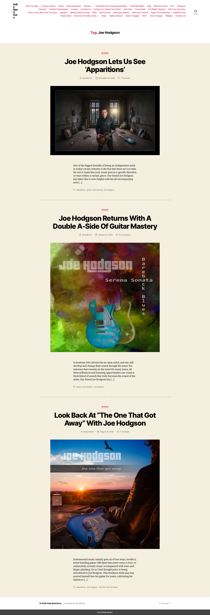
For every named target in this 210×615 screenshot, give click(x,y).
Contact (74, 9)
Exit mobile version (105, 612)
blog (149, 6)
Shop (104, 16)
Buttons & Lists (160, 6)
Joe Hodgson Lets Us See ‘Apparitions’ (105, 65)
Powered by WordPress (74, 603)
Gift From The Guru (177, 9)
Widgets (169, 16)
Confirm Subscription (58, 9)
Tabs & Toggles (132, 16)
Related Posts (179, 12)
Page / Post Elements (160, 12)
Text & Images (156, 16)
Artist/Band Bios (137, 6)
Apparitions (81, 190)
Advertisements (73, 6)
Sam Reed (90, 432)
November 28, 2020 (107, 78)
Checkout (181, 6)
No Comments (125, 235)
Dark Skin (128, 9)
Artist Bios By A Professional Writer (111, 6)
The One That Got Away (108, 587)
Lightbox (64, 12)
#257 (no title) (32, 6)
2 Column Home (48, 6)
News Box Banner (121, 12)
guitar (89, 190)
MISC (94, 12)
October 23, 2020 (105, 235)
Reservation (66, 16)
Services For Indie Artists (85, 16)
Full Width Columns (156, 9)
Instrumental (97, 190)
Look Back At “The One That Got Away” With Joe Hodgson (105, 419)
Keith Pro (88, 78)
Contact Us (86, 9)
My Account (105, 12)
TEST (144, 16)
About (61, 6)
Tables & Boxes (116, 16)
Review (105, 53)
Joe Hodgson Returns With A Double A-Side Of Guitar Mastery (105, 222)
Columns (42, 9)
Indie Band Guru (15, 11)
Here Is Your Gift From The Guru (42, 12)
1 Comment (125, 78)
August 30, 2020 (107, 432)
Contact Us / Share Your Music (107, 9)
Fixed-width (140, 9)
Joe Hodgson (108, 190)
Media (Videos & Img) (79, 12)
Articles (87, 6)
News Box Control (140, 12)
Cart (172, 6)
